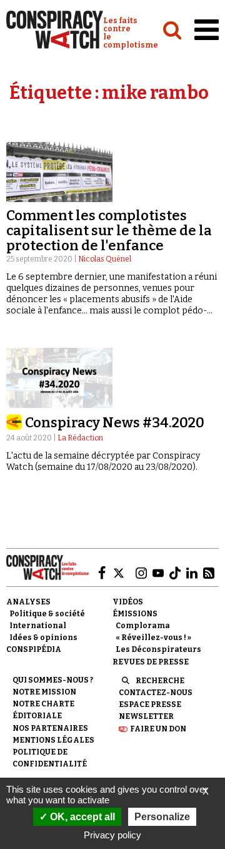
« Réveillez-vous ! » (153, 637)
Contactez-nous (155, 692)
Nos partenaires (50, 728)
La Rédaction (80, 438)
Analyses (28, 601)
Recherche (160, 680)
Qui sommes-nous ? (52, 680)
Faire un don (158, 728)
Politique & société (47, 613)
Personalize (162, 816)
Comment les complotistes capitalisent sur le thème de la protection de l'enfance (109, 230)
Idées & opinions (43, 637)
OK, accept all (81, 816)
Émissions (135, 613)
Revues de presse (150, 662)
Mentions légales (53, 740)
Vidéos (127, 601)
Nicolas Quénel (104, 259)
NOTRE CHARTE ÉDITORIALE (43, 709)
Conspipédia (33, 649)
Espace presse (150, 704)
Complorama (143, 625)
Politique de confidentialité (49, 758)
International (37, 625)
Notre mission (44, 692)
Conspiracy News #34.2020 (114, 422)
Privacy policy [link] (112, 835)
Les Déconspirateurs (158, 649)
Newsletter (146, 716)
